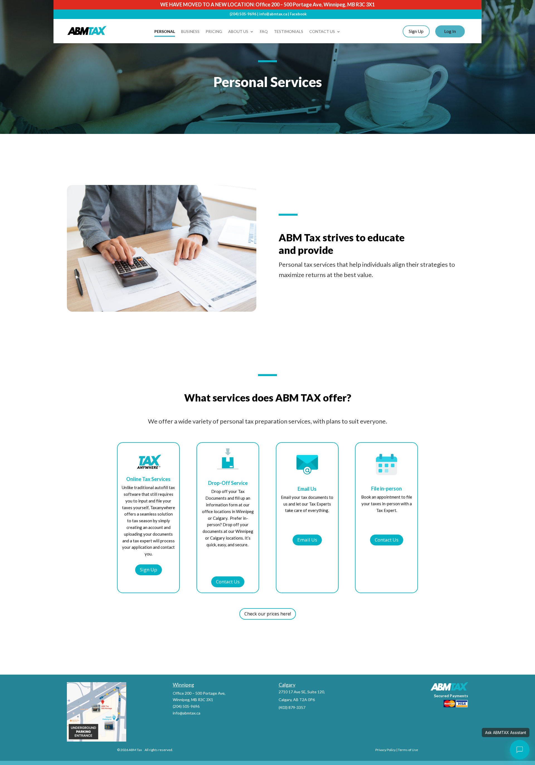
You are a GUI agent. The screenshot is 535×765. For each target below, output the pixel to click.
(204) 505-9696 (243, 14)
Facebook (298, 14)
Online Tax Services (148, 479)
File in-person (386, 489)
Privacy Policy (385, 750)
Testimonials (288, 32)
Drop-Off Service (228, 483)
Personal (164, 32)
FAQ (264, 32)
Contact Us (322, 32)
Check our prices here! (267, 614)
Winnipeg (183, 685)
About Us (238, 32)
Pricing (214, 32)
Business (190, 32)
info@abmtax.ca (273, 14)
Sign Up (148, 569)
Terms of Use (408, 750)
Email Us (307, 489)
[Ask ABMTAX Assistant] (519, 749)
